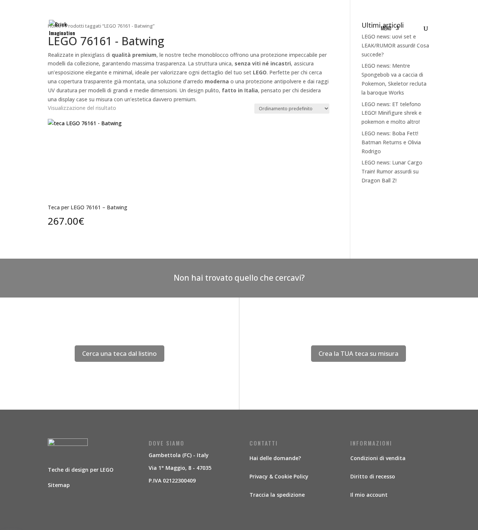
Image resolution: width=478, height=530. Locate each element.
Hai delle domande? (275, 458)
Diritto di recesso (372, 476)
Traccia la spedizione (277, 494)
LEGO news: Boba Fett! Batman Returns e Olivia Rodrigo (391, 142)
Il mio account (369, 494)
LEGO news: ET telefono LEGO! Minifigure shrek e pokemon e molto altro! (391, 113)
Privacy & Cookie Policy (278, 476)
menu (386, 28)
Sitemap (59, 485)
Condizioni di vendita (378, 458)
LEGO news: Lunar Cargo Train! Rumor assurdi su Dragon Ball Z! (391, 171)
